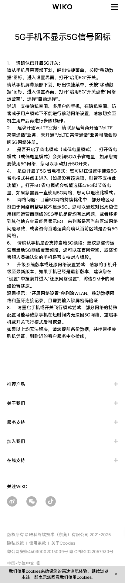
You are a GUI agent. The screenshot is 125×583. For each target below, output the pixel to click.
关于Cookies (63, 543)
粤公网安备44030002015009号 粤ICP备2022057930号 (60, 551)
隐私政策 (15, 543)
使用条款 (37, 543)
